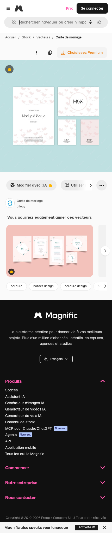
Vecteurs (43, 37)
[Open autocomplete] (11, 22)
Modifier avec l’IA (28, 186)
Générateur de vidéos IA (25, 409)
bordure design (76, 286)
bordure (16, 286)
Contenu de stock (20, 422)
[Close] (104, 527)
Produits (13, 381)
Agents (18, 434)
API (8, 441)
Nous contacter (20, 497)
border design (43, 286)
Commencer (17, 467)
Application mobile (20, 447)
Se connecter (92, 8)
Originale (34, 69)
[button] (56, 359)
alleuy (21, 206)
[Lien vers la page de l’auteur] (10, 203)
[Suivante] (90, 185)
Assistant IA (15, 396)
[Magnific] (56, 316)
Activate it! (86, 527)
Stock (26, 37)
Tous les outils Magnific (24, 453)
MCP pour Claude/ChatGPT (35, 428)
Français (56, 359)
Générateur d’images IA (24, 403)
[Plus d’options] (36, 52)
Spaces (11, 390)
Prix (69, 8)
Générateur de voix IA (23, 415)
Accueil (10, 37)
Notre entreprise (21, 482)
